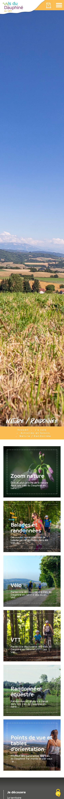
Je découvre (16, 792)
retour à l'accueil (13, 7)
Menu (59, 5)
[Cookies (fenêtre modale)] (58, 793)
